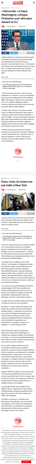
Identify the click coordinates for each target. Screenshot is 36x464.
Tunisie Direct (11, 26)
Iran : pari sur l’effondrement (12, 82)
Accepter (26, 462)
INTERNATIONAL (15, 8)
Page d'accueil (5, 8)
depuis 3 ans (22, 26)
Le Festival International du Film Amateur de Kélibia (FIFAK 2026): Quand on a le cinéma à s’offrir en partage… (17, 86)
